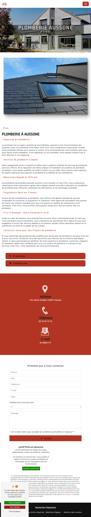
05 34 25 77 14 (45, 321)
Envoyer (47, 438)
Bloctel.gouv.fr (67, 494)
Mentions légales (53, 512)
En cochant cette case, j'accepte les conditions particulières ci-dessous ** (43, 432)
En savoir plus (19, 256)
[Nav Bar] (86, 4)
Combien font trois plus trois (21, 402)
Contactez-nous (20, 263)
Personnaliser (14, 511)
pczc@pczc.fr (45, 342)
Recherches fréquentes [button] (45, 507)
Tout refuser (15, 507)
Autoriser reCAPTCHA (31, 468)
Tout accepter (15, 503)
